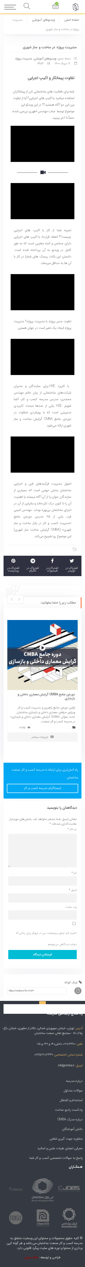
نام (74, 873)
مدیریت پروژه (23, 58)
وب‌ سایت (71, 907)
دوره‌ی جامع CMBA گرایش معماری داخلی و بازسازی (46, 696)
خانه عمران (31, 1257)
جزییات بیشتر (40, 737)
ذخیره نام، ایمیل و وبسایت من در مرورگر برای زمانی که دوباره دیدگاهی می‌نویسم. (46, 938)
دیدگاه (72, 829)
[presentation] (18, 599)
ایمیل (73, 890)
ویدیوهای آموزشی (43, 19)
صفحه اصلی (71, 19)
